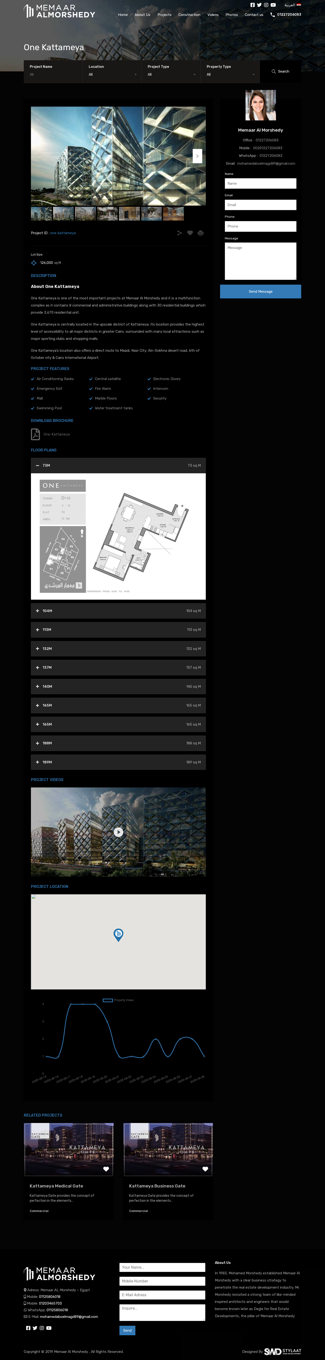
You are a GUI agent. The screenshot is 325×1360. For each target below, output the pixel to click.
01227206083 (289, 15)
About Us (142, 15)
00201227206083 (267, 148)
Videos (213, 15)
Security (160, 398)
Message (231, 238)
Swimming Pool (49, 408)
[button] (118, 935)
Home (123, 15)
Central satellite (108, 379)
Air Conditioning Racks (55, 379)
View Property (68, 1166)
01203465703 (50, 1303)
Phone (230, 216)
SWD (282, 1351)
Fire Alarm (103, 388)
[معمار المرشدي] (59, 11)
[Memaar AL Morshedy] (59, 1281)
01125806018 (49, 1297)
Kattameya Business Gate (157, 1186)
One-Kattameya (57, 434)
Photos (232, 15)
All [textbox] (91, 74)
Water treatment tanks (114, 408)
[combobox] (112, 74)
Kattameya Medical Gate (56, 1186)
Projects (165, 15)
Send (127, 1330)
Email (229, 195)
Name (229, 174)
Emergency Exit (49, 388)
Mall (40, 398)
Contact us (254, 15)
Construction (189, 15)
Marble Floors (106, 398)
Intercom (160, 388)
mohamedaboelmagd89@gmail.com (266, 163)
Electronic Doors (167, 379)
